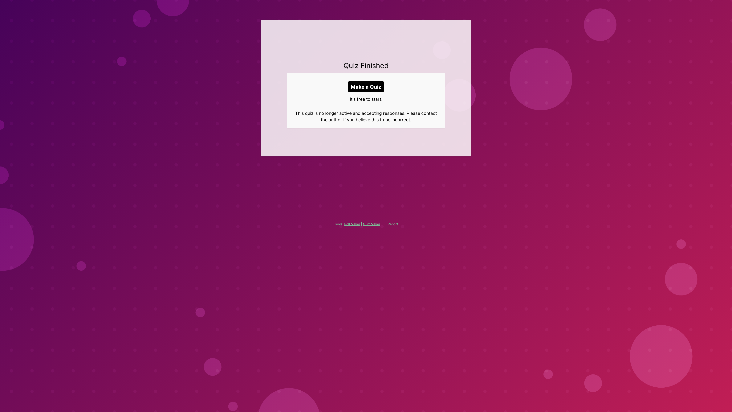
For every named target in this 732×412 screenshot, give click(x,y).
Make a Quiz (366, 87)
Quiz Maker (371, 224)
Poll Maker (352, 224)
